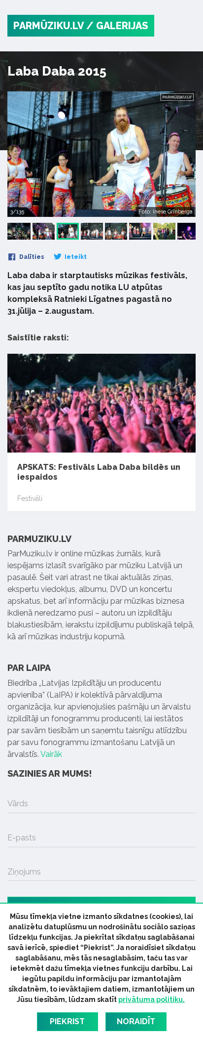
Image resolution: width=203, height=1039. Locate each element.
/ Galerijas (117, 26)
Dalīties (31, 256)
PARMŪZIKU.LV (48, 26)
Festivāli (29, 498)
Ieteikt (75, 256)
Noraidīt (136, 1021)
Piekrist (67, 1021)
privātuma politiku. (151, 999)
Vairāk (51, 754)
